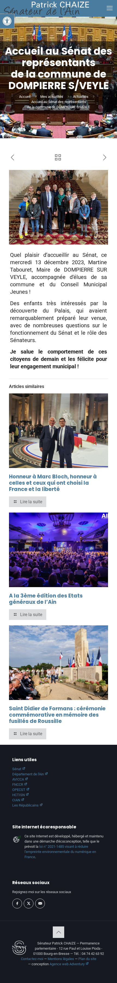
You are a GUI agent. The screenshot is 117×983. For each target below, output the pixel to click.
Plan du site (87, 959)
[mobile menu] (109, 8)
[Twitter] (28, 903)
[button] (7, 21)
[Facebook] (17, 903)
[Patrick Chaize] (46, 8)
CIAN (16, 800)
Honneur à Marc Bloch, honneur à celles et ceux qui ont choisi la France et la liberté (53, 483)
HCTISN (19, 795)
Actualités (80, 97)
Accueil (24, 97)
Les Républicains (25, 805)
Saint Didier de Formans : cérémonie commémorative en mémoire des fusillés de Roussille (57, 715)
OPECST (19, 790)
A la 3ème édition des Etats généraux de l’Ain (46, 599)
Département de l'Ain (28, 774)
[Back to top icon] (58, 932)
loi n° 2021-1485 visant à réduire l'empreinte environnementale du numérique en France (60, 851)
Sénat (17, 769)
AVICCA (18, 779)
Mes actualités (51, 97)
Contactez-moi (32, 959)
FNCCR (18, 784)
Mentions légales (61, 959)
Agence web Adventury (67, 964)
